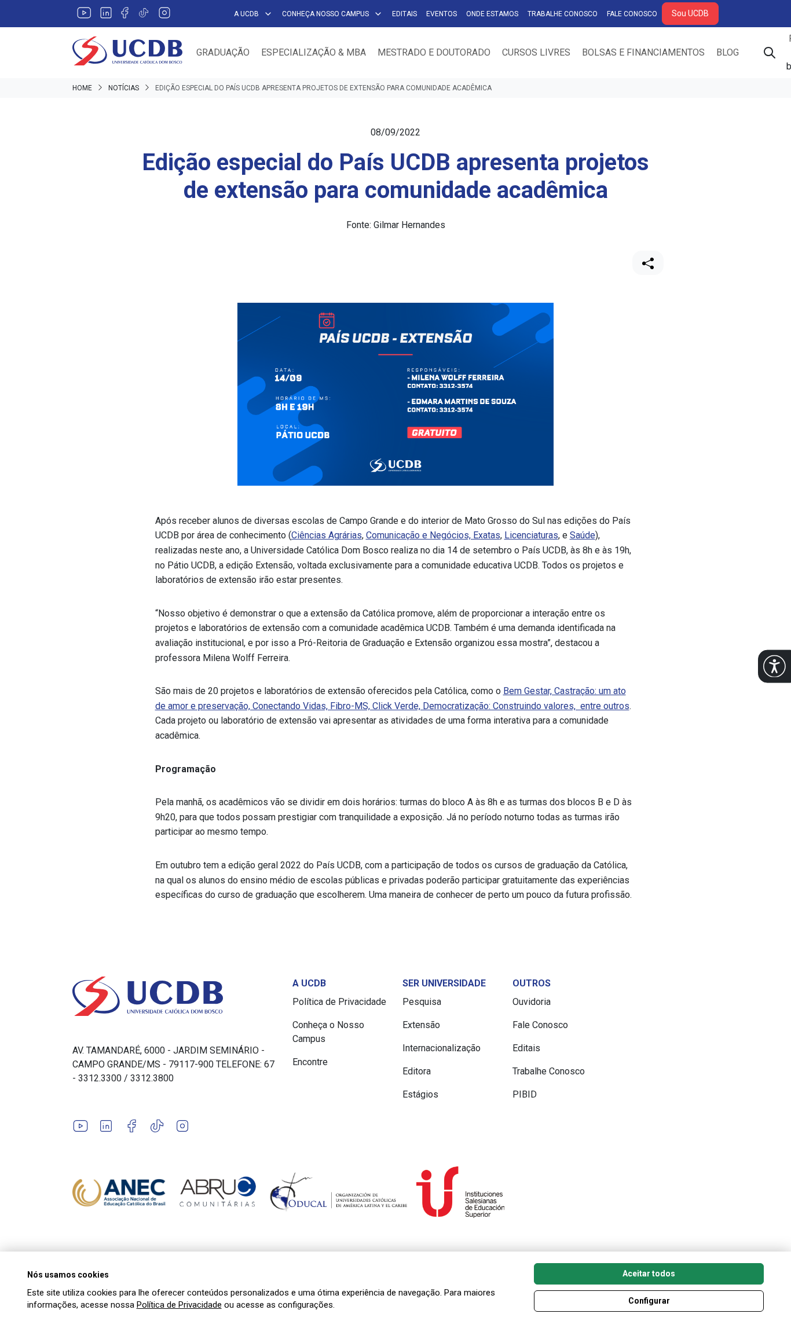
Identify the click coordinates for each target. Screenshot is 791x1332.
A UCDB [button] (246, 14)
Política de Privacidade (339, 1001)
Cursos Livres (536, 52)
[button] (774, 666)
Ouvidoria (531, 1001)
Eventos (441, 14)
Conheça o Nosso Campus (328, 1031)
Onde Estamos (492, 14)
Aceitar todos (648, 1273)
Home (82, 88)
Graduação (223, 52)
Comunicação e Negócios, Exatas (433, 535)
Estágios (420, 1094)
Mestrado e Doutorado (434, 52)
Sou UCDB (690, 13)
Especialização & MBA (313, 52)
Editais (404, 14)
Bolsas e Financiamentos (643, 52)
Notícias (123, 88)
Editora (416, 1071)
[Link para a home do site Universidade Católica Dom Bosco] (175, 996)
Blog (727, 52)
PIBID (524, 1094)
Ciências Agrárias (326, 535)
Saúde (582, 535)
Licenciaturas (531, 535)
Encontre (310, 1061)
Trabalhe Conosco (563, 14)
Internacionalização (441, 1048)
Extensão (421, 1024)
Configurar (649, 1300)
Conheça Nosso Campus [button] (325, 14)
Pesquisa (421, 1001)
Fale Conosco (632, 14)
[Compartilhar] (648, 263)
